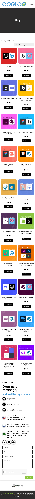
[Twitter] (4, 442)
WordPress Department (19, 494)
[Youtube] (13, 442)
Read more (9, 139)
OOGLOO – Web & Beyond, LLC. (8, 493)
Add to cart (9, 75)
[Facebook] (9, 442)
